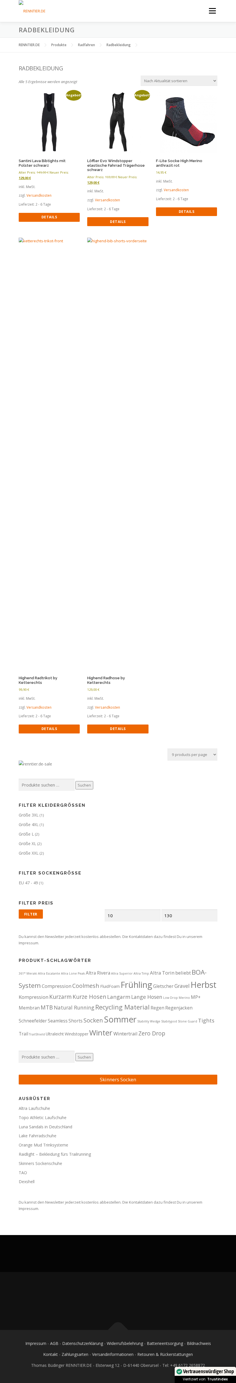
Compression (56, 986)
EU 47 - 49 (28, 882)
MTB (47, 1007)
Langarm (118, 996)
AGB (54, 1343)
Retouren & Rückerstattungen (165, 1354)
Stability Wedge (148, 1021)
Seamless (58, 1021)
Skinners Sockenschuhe (40, 1163)
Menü (212, 10)
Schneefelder (33, 1021)
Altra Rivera (98, 973)
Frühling (136, 984)
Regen (157, 1008)
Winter (101, 1032)
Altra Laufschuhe (34, 1108)
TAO (23, 1172)
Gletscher (163, 986)
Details (49, 217)
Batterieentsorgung (165, 1343)
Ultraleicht (55, 1034)
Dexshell (27, 1181)
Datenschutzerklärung (82, 1343)
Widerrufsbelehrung (125, 1343)
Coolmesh (85, 986)
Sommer (120, 1019)
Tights (206, 1020)
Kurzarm (60, 997)
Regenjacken (179, 1008)
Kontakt (50, 1354)
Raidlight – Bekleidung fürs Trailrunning (55, 1154)
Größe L (26, 834)
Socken (93, 1020)
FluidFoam (110, 986)
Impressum (35, 1343)
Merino (184, 998)
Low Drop (170, 998)
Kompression (33, 997)
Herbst (203, 984)
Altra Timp (141, 973)
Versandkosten (39, 195)
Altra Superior (122, 973)
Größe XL (27, 843)
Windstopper (76, 1034)
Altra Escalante (49, 973)
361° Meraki (28, 973)
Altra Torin (162, 972)
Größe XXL (29, 853)
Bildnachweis (199, 1343)
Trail (23, 1034)
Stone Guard (187, 1021)
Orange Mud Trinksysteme (43, 1145)
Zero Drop (151, 1033)
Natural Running (74, 1007)
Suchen (84, 785)
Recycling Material (122, 1007)
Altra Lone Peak (73, 973)
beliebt (183, 972)
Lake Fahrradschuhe (37, 1135)
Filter (30, 914)
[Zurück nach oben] (118, 1330)
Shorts (75, 1021)
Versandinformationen (113, 1354)
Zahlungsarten (75, 1354)
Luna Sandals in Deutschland (45, 1126)
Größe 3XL (29, 815)
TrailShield (37, 1034)
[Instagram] (125, 1301)
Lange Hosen (146, 996)
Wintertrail (125, 1033)
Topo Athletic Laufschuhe (42, 1117)
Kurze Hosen (89, 997)
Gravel (182, 985)
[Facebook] (111, 1301)
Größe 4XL (29, 824)
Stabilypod (169, 1021)
